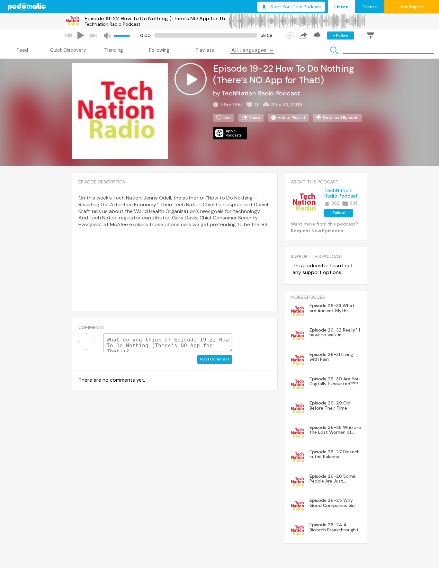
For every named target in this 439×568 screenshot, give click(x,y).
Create (370, 7)
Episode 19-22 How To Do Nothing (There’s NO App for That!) (156, 18)
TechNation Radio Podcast (112, 24)
